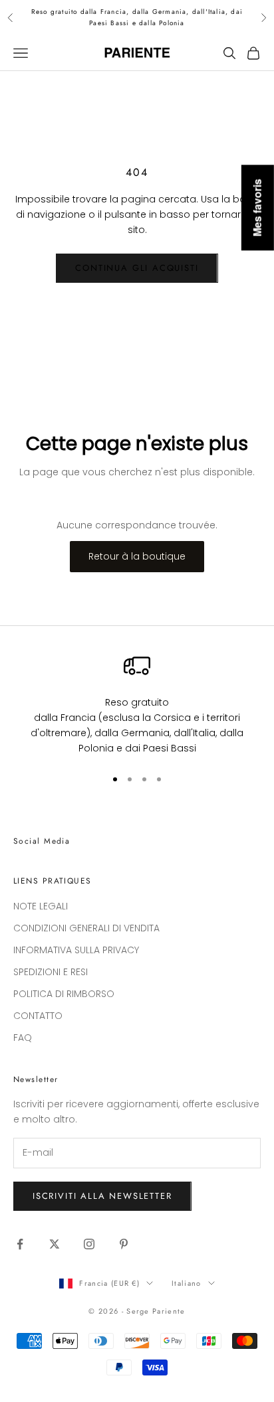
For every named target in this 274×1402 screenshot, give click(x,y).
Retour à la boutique (137, 556)
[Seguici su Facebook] (20, 1244)
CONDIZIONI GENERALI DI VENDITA (86, 928)
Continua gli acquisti (136, 268)
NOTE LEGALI (40, 906)
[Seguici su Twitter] (54, 1244)
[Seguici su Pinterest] (123, 1244)
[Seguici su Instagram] (89, 1244)
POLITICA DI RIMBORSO (63, 993)
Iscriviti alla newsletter (102, 1196)
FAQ (22, 1037)
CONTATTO (38, 1015)
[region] (137, 704)
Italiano (187, 1283)
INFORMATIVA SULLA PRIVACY (76, 950)
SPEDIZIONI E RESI (50, 971)
